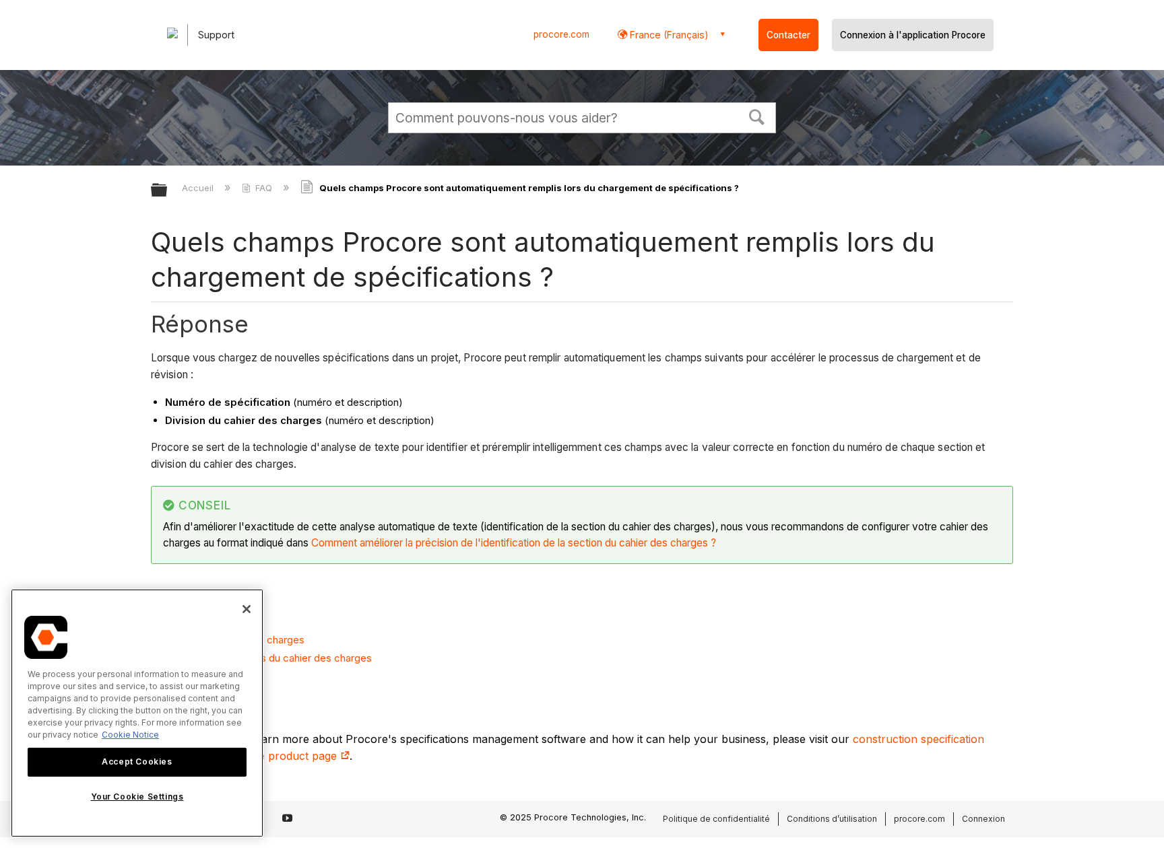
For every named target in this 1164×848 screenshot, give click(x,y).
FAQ (264, 187)
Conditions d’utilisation (832, 819)
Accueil (199, 187)
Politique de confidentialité (716, 819)
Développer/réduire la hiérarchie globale (167, 191)
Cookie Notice (130, 735)
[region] (137, 713)
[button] (757, 116)
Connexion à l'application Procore (912, 35)
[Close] (246, 609)
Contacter (788, 35)
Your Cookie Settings (137, 796)
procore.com (561, 34)
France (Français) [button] (668, 34)
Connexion (983, 819)
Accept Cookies (137, 761)
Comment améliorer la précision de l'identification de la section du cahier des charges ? (513, 542)
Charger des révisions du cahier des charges (268, 657)
